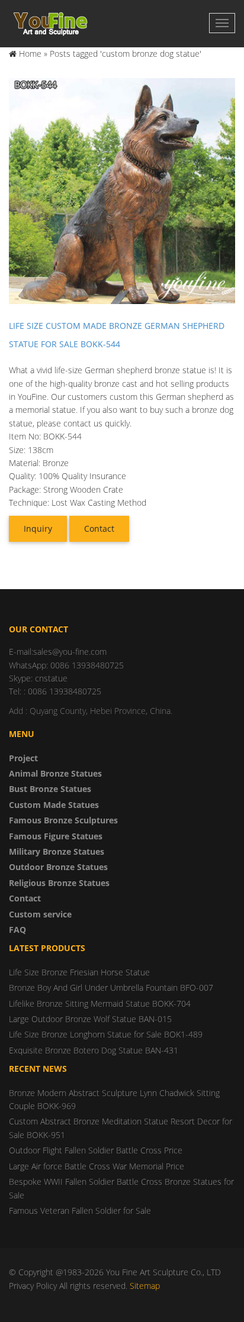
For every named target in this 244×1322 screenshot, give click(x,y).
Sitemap (145, 1285)
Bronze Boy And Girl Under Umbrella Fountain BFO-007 (111, 987)
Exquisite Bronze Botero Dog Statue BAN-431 (93, 1050)
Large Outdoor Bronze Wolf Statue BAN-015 (90, 1018)
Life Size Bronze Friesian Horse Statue (79, 972)
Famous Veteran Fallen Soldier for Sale (80, 1210)
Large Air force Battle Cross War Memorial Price (96, 1166)
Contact (99, 528)
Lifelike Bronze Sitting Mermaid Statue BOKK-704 (100, 1003)
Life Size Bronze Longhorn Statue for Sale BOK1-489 (106, 1034)
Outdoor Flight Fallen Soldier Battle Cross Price (95, 1150)
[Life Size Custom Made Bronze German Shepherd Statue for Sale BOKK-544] (122, 190)
